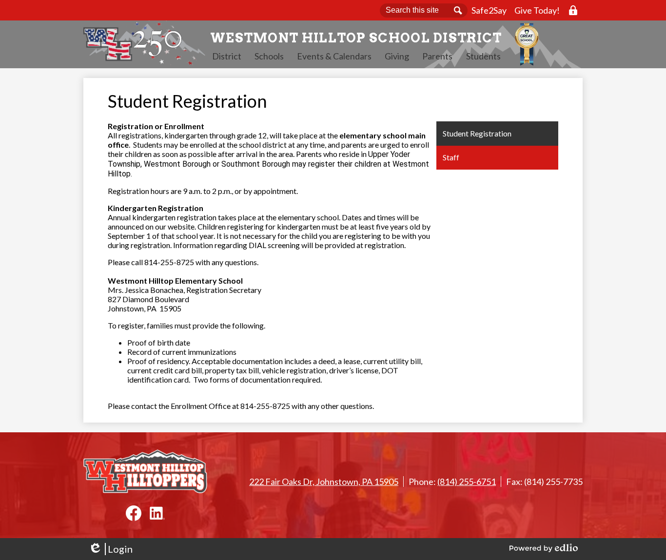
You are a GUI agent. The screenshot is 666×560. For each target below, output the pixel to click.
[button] (226, 56)
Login (110, 549)
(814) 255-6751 (466, 481)
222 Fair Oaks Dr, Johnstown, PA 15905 (323, 481)
